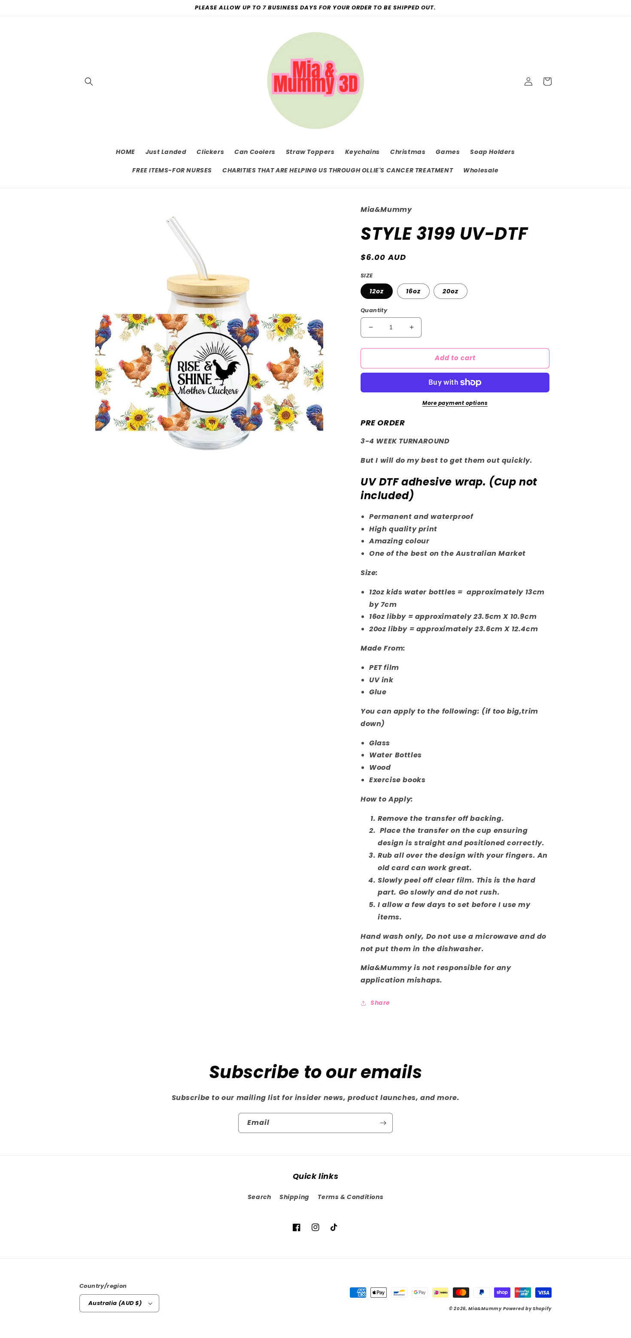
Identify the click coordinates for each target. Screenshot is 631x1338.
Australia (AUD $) (115, 1303)
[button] (88, 81)
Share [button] (380, 1002)
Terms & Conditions (350, 1197)
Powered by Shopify (527, 1308)
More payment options (455, 403)
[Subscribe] (382, 1123)
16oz (413, 291)
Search (259, 1197)
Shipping (294, 1197)
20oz (450, 291)
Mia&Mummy (484, 1308)
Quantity (374, 310)
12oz (377, 291)
